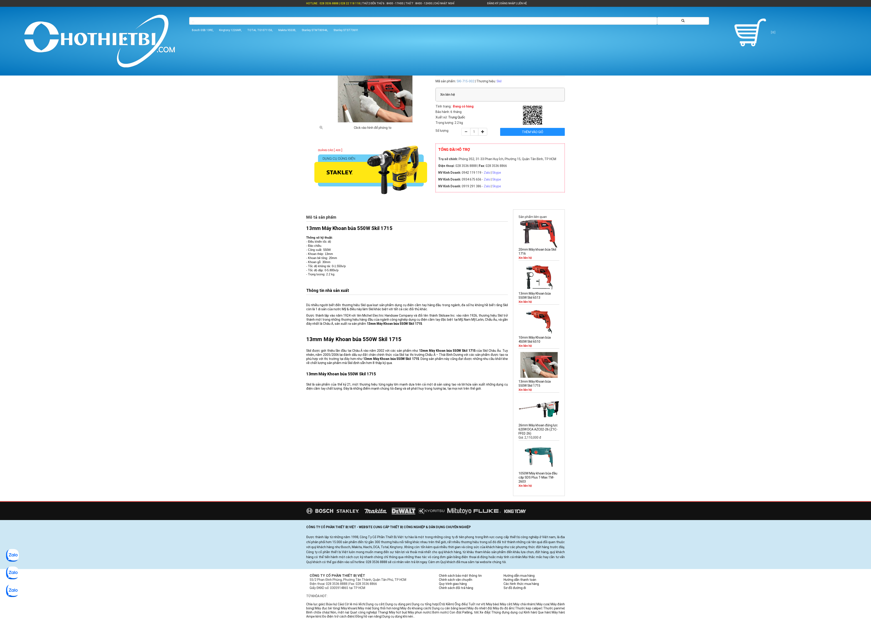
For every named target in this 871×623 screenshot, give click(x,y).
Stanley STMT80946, (315, 30)
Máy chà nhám (524, 604)
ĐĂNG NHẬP (507, 3)
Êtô (441, 604)
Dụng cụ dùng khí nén (397, 616)
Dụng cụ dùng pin (398, 604)
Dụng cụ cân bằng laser (449, 608)
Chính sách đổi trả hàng (456, 588)
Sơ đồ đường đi (515, 588)
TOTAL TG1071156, (260, 30)
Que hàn (544, 612)
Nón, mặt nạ (339, 612)
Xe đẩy (485, 612)
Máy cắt (506, 604)
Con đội (455, 612)
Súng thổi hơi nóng (385, 608)
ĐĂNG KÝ (492, 3)
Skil (499, 81)
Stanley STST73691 (345, 30)
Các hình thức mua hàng (521, 584)
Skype (496, 172)
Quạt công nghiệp (363, 612)
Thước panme (553, 608)
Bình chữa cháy (317, 612)
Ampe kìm (313, 616)
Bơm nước (440, 612)
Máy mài (364, 608)
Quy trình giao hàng (453, 584)
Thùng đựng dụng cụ (506, 612)
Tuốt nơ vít (476, 604)
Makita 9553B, (287, 30)
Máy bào (492, 604)
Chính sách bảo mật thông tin (460, 575)
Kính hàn (530, 612)
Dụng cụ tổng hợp (425, 604)
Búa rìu (331, 604)
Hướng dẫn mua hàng (519, 575)
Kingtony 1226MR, (230, 30)
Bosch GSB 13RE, (203, 30)
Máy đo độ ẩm (503, 608)
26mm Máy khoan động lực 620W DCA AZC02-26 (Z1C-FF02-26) (538, 429)
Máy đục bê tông (327, 608)
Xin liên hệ (447, 94)
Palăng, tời (470, 612)
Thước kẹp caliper (528, 608)
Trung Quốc (456, 117)
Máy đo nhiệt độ (479, 608)
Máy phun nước (419, 612)
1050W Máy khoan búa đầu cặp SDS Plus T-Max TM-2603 (538, 477)
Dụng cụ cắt (375, 604)
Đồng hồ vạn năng (368, 616)
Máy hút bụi (397, 612)
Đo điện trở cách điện (338, 616)
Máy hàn (558, 612)
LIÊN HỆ (522, 3)
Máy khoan (349, 608)
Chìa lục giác (315, 604)
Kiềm (449, 604)
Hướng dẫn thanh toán (520, 579)
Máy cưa (542, 604)
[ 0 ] (772, 32)
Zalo (487, 172)
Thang (382, 612)
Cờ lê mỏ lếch (355, 604)
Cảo (340, 604)
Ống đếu (461, 604)
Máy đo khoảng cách (415, 608)
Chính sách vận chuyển (455, 579)
